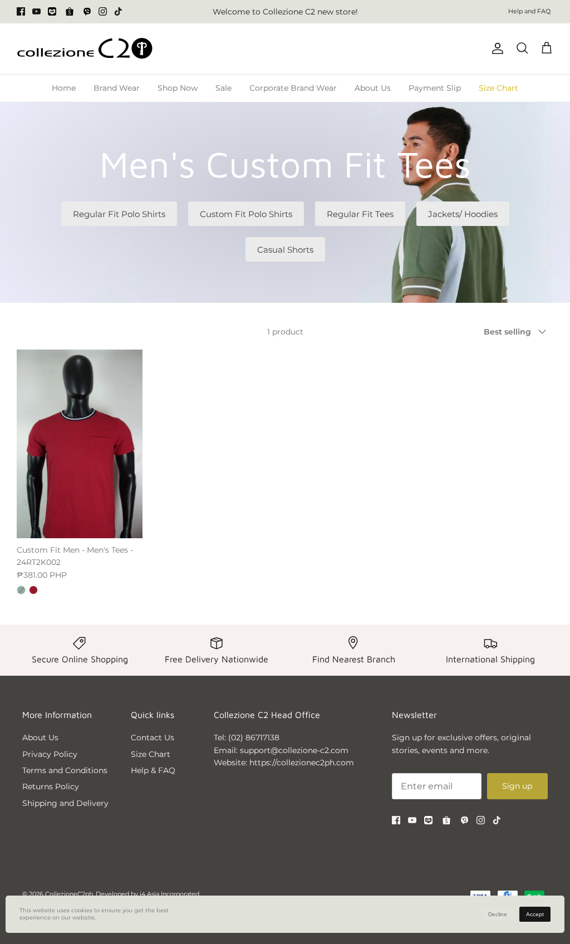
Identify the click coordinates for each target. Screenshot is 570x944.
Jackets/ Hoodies (463, 214)
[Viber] (87, 11)
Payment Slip (435, 88)
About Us (373, 88)
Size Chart (498, 88)
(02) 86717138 (253, 737)
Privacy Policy (49, 754)
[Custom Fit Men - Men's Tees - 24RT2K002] (79, 444)
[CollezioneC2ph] (85, 49)
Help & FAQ (153, 770)
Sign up (517, 786)
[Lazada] (52, 11)
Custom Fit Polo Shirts (246, 214)
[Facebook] (21, 11)
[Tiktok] (118, 11)
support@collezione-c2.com (294, 750)
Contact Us (152, 737)
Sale (223, 88)
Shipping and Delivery (65, 803)
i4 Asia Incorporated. (170, 894)
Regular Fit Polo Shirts (119, 214)
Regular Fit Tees (360, 214)
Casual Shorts (285, 249)
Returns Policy (50, 786)
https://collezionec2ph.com (301, 763)
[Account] (495, 48)
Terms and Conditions (64, 770)
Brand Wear (117, 88)
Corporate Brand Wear (293, 88)
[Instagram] (103, 11)
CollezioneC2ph (69, 894)
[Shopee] (69, 11)
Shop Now (178, 88)
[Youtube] (36, 11)
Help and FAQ (529, 11)
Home (64, 88)
